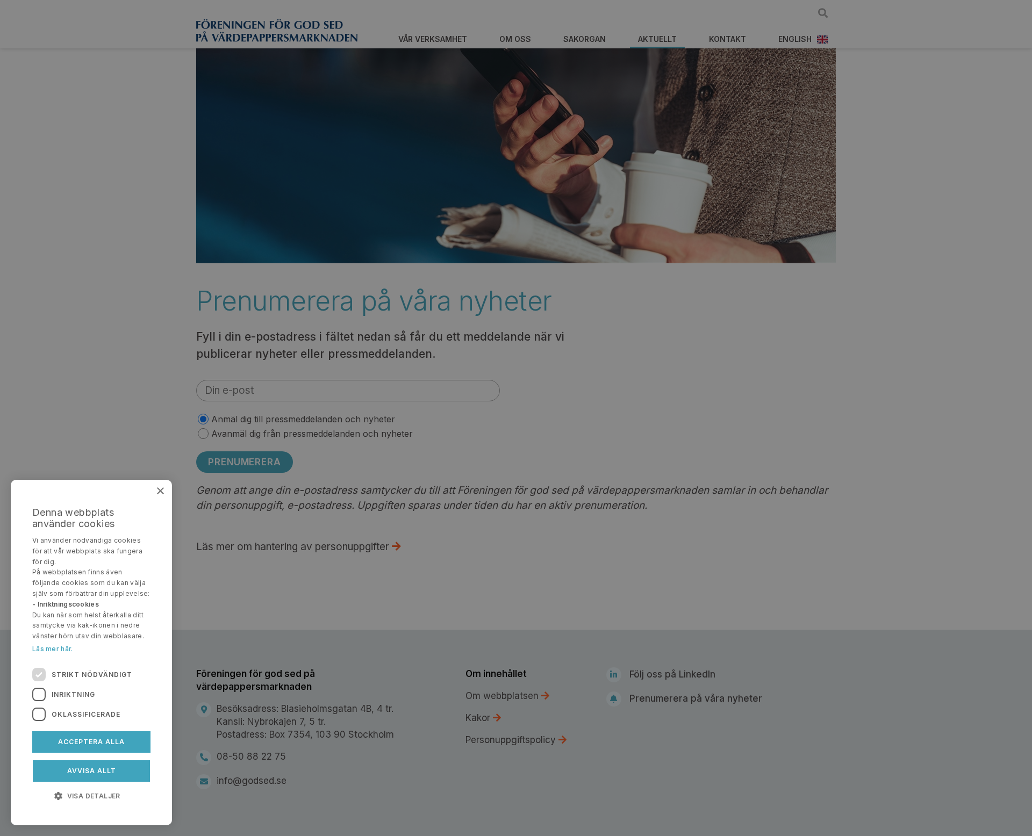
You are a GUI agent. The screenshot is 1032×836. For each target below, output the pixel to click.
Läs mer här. (52, 649)
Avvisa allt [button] (91, 771)
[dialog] (91, 652)
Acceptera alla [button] (91, 742)
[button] (91, 795)
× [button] (160, 491)
